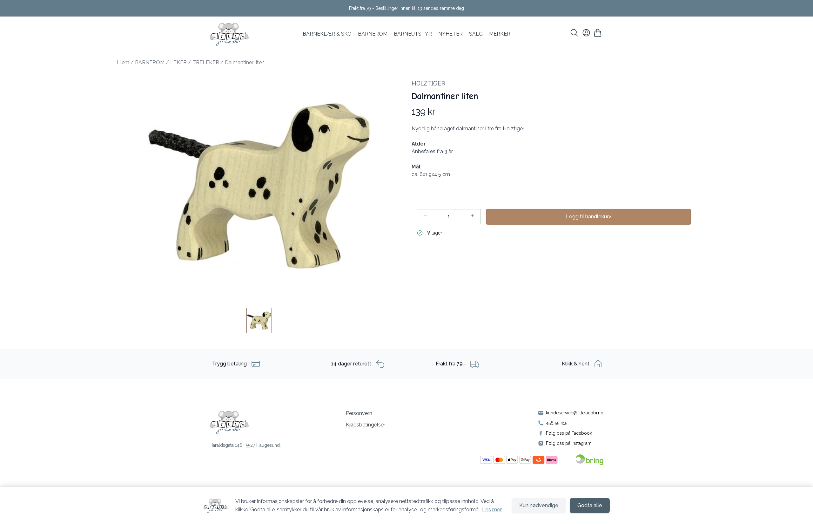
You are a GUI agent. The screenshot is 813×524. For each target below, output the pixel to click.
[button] (259, 185)
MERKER (499, 34)
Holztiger (428, 83)
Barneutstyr (413, 34)
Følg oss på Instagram (569, 443)
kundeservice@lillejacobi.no (574, 412)
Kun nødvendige (538, 505)
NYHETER (450, 34)
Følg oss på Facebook (569, 433)
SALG (476, 34)
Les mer (492, 510)
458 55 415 (556, 422)
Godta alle (589, 505)
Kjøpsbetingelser (365, 425)
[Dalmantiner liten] (259, 320)
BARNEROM (372, 34)
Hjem (123, 62)
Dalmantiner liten (245, 62)
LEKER (178, 62)
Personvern (359, 413)
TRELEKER (205, 62)
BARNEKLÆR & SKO (327, 34)
